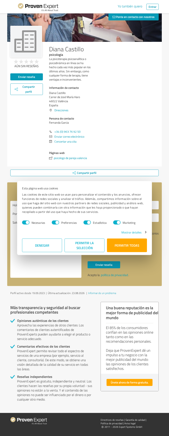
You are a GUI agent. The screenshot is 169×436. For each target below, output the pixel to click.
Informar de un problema (102, 293)
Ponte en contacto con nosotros (135, 17)
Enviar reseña (26, 77)
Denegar (42, 245)
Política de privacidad (111, 423)
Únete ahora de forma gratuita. (129, 382)
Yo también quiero (130, 6)
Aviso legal (130, 423)
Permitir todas (127, 245)
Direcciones (61, 110)
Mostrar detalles (131, 232)
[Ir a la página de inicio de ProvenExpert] (38, 8)
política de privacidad (114, 275)
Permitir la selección (84, 245)
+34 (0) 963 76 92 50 (67, 132)
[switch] (55, 222)
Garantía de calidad (135, 420)
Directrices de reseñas (112, 420)
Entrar (152, 7)
